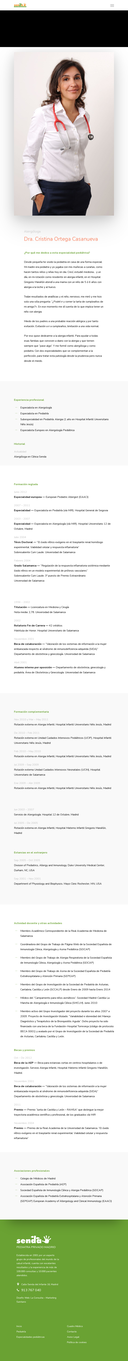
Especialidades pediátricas (30, 1337)
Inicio (19, 1326)
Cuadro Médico (75, 1326)
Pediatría (21, 1331)
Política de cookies (77, 1342)
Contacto (72, 1331)
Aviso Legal (73, 1337)
